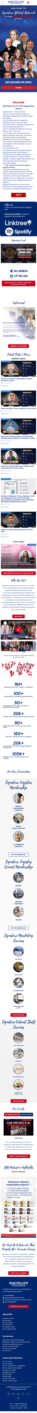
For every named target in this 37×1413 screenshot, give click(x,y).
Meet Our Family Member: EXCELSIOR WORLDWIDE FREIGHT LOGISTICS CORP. (18, 437)
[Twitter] (13, 1394)
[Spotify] (18, 1398)
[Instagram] (23, 1394)
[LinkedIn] (18, 1394)
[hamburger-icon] (3, 2)
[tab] (11, 1114)
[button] (3, 254)
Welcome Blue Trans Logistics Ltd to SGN (18, 408)
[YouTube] (28, 1394)
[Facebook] (8, 1394)
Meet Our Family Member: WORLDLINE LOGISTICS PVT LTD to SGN (17, 467)
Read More (5, 386)
